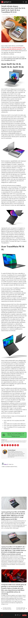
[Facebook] (2, 445)
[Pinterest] (10, 445)
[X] (7, 445)
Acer (6, 439)
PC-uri (2, 443)
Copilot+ (14, 441)
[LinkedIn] (15, 445)
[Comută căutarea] (23, 2)
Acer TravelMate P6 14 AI (7, 441)
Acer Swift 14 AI (12, 440)
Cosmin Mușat (5, 14)
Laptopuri (24, 441)
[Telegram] (13, 445)
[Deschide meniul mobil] (26, 1)
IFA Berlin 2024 (19, 441)
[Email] (18, 445)
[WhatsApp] (5, 445)
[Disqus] (14, 478)
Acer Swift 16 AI (18, 440)
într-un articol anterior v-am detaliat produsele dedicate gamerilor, (13, 48)
